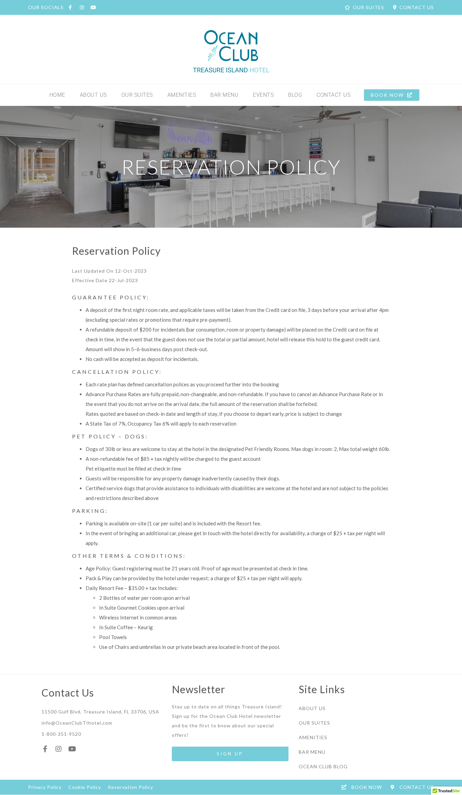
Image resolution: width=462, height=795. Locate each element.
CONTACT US (333, 95)
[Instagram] (58, 749)
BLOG (295, 95)
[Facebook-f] (45, 749)
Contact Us (68, 692)
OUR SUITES (137, 95)
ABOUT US (93, 95)
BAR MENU (224, 95)
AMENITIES (181, 95)
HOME (57, 95)
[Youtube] (72, 749)
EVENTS (263, 95)
